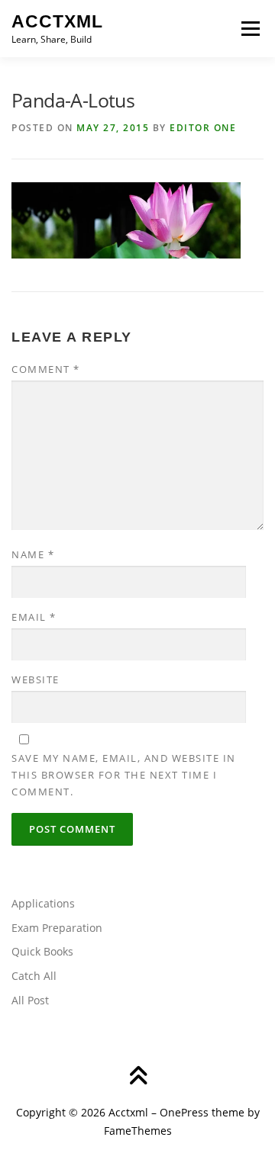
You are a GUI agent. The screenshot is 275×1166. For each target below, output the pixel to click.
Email (34, 617)
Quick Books (42, 951)
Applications (43, 903)
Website (35, 679)
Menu (249, 28)
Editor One (203, 127)
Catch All (34, 975)
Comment (45, 369)
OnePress (184, 1112)
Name (32, 554)
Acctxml (57, 21)
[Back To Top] (138, 1076)
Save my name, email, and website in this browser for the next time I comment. (123, 774)
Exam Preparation (56, 927)
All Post (30, 1000)
